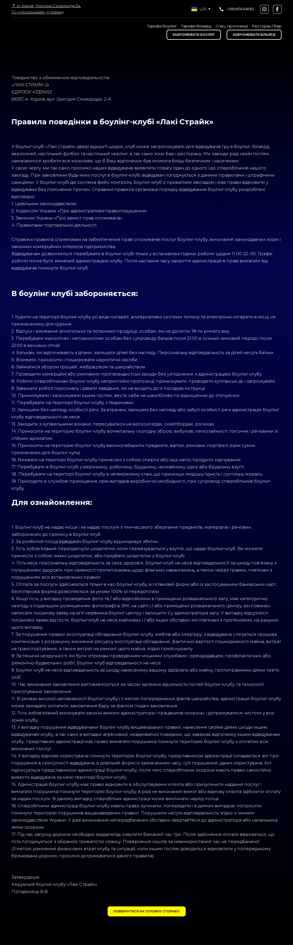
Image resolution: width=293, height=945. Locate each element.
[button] (236, 9)
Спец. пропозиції (231, 26)
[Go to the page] (36, 31)
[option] (198, 9)
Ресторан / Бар (267, 26)
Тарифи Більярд (196, 26)
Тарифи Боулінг (162, 26)
